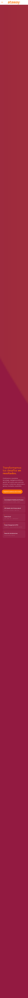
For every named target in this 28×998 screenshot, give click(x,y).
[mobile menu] (2, 2)
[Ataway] (14, 2)
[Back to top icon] (24, 994)
